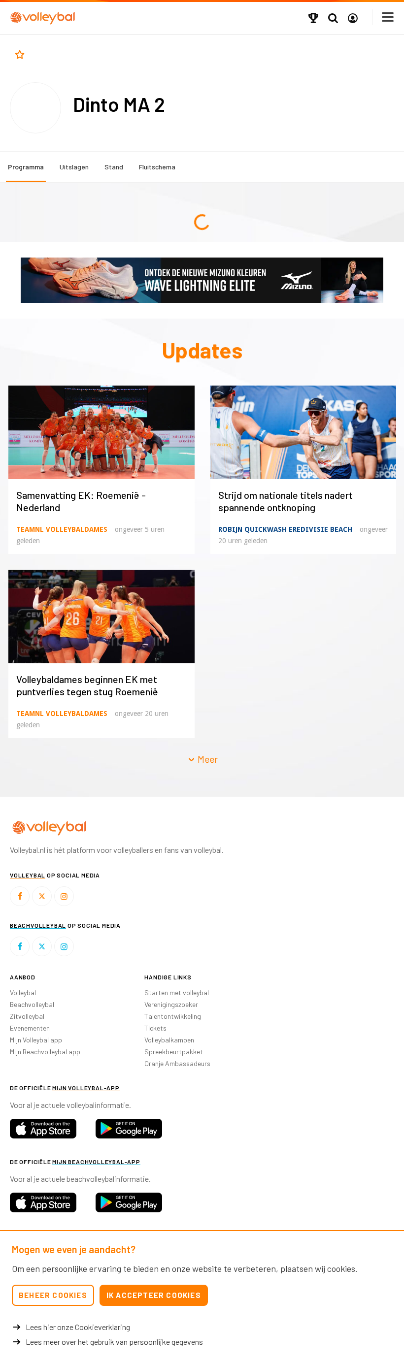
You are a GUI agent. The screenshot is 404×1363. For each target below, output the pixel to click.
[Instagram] (64, 896)
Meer (207, 759)
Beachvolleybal (32, 1004)
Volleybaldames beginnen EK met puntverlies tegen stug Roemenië (87, 685)
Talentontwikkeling (172, 1016)
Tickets (155, 1028)
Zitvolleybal (27, 1016)
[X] (42, 896)
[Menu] (388, 16)
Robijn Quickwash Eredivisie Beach (285, 529)
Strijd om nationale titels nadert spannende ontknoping (285, 501)
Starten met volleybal (176, 992)
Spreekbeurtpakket (173, 1051)
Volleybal (23, 992)
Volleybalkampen (169, 1040)
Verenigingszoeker (171, 1004)
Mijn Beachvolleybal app (45, 1051)
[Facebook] (20, 896)
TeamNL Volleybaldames (61, 529)
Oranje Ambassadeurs (177, 1063)
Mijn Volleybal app (36, 1040)
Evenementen (30, 1028)
